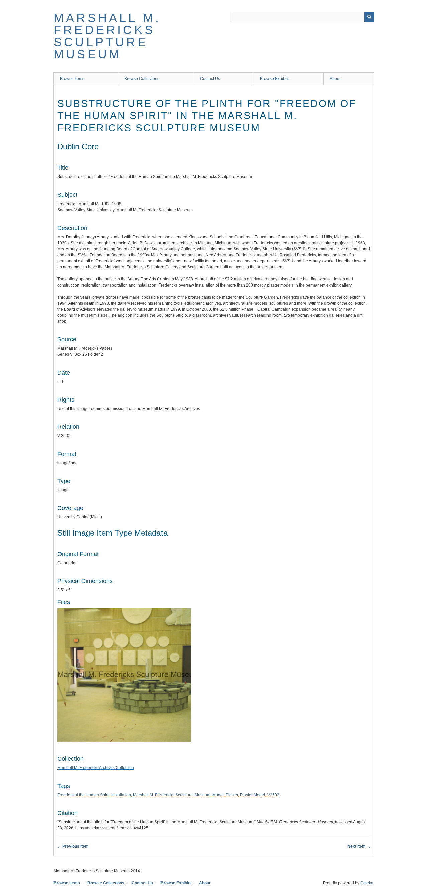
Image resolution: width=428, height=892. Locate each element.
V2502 (273, 795)
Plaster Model (252, 795)
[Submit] (369, 17)
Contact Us (210, 78)
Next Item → (359, 846)
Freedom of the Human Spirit (83, 795)
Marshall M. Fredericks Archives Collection (95, 767)
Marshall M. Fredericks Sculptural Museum (171, 795)
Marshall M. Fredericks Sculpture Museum (107, 36)
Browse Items (72, 78)
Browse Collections (141, 78)
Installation (121, 795)
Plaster (232, 795)
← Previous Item (73, 846)
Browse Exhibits (274, 78)
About (335, 78)
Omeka (366, 883)
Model (218, 795)
